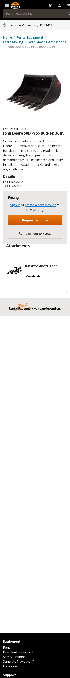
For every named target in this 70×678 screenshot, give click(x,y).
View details (33, 276)
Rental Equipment (29, 37)
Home (7, 37)
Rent (6, 647)
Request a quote (35, 220)
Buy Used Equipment (18, 652)
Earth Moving (13, 42)
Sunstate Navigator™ (18, 661)
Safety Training (14, 657)
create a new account (40, 205)
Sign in (15, 205)
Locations (10, 666)
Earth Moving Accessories (46, 42)
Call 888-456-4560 (39, 234)
